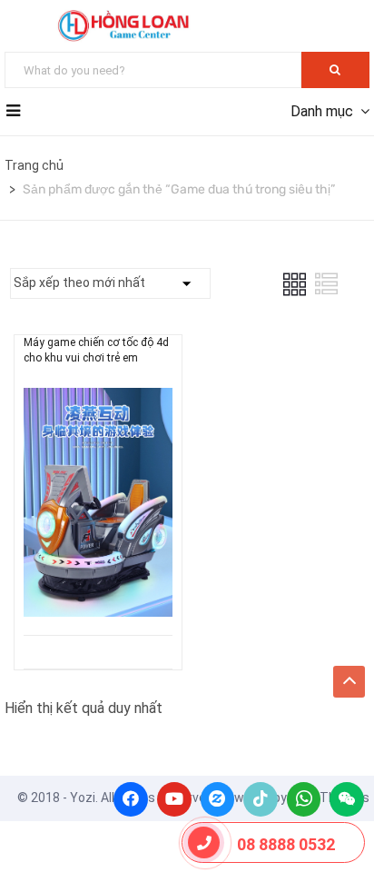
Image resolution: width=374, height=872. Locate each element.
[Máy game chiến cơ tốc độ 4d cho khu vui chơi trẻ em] (98, 401)
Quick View (98, 589)
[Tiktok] (260, 799)
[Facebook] (131, 799)
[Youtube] (174, 799)
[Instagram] (218, 799)
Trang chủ (34, 165)
